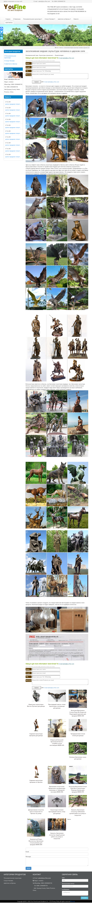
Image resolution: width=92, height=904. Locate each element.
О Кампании (16, 19)
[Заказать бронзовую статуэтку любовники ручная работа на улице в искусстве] (78, 801)
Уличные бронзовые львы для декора (77, 758)
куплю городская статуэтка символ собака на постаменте (13, 127)
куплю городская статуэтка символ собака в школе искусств (13, 157)
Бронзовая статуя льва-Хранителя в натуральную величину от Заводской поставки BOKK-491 (57, 789)
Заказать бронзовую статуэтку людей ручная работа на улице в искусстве (57, 835)
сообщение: (66, 889)
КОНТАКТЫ (9, 22)
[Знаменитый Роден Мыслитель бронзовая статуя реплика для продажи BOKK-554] (36, 827)
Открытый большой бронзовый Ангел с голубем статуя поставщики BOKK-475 (57, 742)
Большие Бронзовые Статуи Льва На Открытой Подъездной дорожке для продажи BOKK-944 (77, 713)
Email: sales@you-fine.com (12, 79)
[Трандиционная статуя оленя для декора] (78, 725)
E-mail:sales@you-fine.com (66, 58)
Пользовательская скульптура (32, 19)
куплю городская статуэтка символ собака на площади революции (13, 116)
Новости (76, 19)
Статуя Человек (49, 19)
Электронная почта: (68, 883)
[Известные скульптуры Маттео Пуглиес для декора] (36, 695)
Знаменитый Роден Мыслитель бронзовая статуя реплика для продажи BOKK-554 (36, 841)
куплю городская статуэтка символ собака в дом (13, 104)
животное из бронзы (64, 19)
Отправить (84, 898)
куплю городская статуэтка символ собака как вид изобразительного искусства (13, 121)
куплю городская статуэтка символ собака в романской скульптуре (13, 133)
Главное (8, 19)
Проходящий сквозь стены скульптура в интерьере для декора (56, 706)
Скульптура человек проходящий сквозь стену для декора (57, 811)
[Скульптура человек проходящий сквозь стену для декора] (57, 801)
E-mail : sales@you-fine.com (42, 1)
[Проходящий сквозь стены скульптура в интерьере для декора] (57, 695)
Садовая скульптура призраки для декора (36, 734)
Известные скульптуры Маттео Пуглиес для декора (36, 705)
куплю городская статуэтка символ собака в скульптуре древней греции (13, 151)
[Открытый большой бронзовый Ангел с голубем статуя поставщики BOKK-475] (57, 728)
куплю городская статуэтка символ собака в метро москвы (13, 110)
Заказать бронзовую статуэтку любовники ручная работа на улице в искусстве (78, 812)
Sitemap (72, 901)
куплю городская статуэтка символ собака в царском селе (13, 139)
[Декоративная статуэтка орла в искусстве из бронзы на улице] (36, 801)
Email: (42, 878)
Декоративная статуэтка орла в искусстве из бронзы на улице (36, 811)
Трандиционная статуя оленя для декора (78, 734)
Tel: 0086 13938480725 (58, 1)
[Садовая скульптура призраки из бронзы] (36, 771)
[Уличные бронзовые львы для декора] (78, 748)
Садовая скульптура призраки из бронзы (36, 781)
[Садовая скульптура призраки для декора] (36, 725)
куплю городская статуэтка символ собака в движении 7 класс (13, 145)
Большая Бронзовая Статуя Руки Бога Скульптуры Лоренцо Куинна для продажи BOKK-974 (78, 789)
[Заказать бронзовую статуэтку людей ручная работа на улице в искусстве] (57, 824)
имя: (63, 877)
